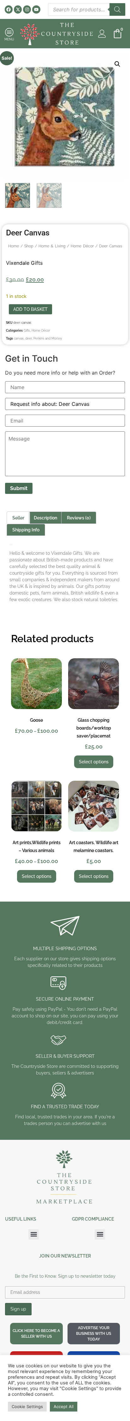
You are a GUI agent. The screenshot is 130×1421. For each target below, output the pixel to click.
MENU (9, 39)
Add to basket (30, 309)
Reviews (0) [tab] (79, 517)
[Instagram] (27, 9)
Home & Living (51, 246)
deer (28, 338)
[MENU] (9, 31)
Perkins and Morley (47, 338)
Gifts (27, 330)
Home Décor (82, 246)
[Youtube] (36, 9)
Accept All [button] (64, 1406)
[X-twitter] (18, 9)
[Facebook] (9, 9)
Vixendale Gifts (24, 263)
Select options (94, 761)
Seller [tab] (18, 517)
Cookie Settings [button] (27, 1406)
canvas (19, 338)
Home (13, 246)
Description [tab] (45, 517)
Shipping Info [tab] (25, 529)
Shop (28, 246)
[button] (117, 64)
